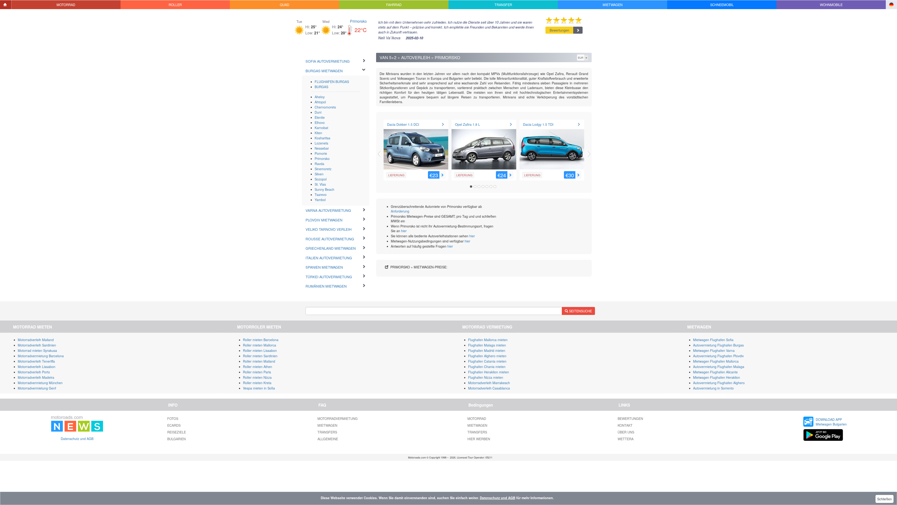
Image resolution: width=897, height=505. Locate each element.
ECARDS (174, 425)
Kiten (318, 132)
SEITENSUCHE (580, 311)
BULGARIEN (176, 438)
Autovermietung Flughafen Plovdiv (718, 356)
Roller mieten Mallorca (259, 345)
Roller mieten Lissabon (260, 350)
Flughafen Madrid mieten (486, 350)
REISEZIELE (176, 432)
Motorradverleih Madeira (36, 377)
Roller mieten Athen (257, 366)
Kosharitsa (322, 138)
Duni (318, 112)
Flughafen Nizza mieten (485, 377)
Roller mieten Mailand (259, 361)
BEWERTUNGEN (630, 418)
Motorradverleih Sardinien (37, 345)
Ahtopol (320, 102)
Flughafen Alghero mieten (487, 356)
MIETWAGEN (327, 425)
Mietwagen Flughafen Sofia (713, 339)
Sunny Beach (324, 189)
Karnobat (321, 127)
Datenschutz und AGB (77, 438)
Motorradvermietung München (40, 382)
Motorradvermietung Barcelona (41, 356)
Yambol (320, 199)
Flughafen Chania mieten (486, 366)
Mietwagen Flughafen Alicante (715, 372)
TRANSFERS (327, 432)
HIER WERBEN (478, 438)
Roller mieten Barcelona (260, 339)
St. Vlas (320, 184)
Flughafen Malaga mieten (487, 345)
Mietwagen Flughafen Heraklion (716, 377)
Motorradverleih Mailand (36, 339)
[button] (66, 4)
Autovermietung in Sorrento (713, 388)
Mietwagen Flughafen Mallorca (716, 361)
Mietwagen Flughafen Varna (714, 350)
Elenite (320, 117)
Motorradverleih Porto (34, 372)
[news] (77, 422)
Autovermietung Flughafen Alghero (719, 382)
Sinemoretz (323, 168)
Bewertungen (559, 30)
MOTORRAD (476, 418)
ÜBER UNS (626, 432)
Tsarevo (321, 194)
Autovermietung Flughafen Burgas (718, 345)
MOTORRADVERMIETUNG (337, 418)
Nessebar (322, 148)
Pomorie (321, 153)
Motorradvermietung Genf (37, 388)
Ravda (319, 163)
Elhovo (320, 122)
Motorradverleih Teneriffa (36, 361)
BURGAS (321, 86)
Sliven (319, 174)
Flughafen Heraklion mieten (488, 372)
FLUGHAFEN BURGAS (332, 81)
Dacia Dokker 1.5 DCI (403, 124)
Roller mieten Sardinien (260, 356)
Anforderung (400, 211)
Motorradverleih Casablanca (489, 388)
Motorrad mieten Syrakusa (37, 350)
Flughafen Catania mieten (487, 361)
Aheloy (320, 96)
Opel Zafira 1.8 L (467, 124)
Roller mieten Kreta (257, 382)
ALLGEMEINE (327, 438)
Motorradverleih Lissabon (36, 366)
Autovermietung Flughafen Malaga (718, 366)
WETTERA (626, 438)
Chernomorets (325, 107)
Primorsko (358, 21)
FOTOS (172, 418)
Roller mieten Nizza (257, 377)
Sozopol (321, 179)
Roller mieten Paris (257, 372)
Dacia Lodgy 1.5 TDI (538, 124)
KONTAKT (625, 425)
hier (404, 230)
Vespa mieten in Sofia (259, 388)
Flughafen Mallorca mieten (488, 339)
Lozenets (321, 143)
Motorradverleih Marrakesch (489, 382)
